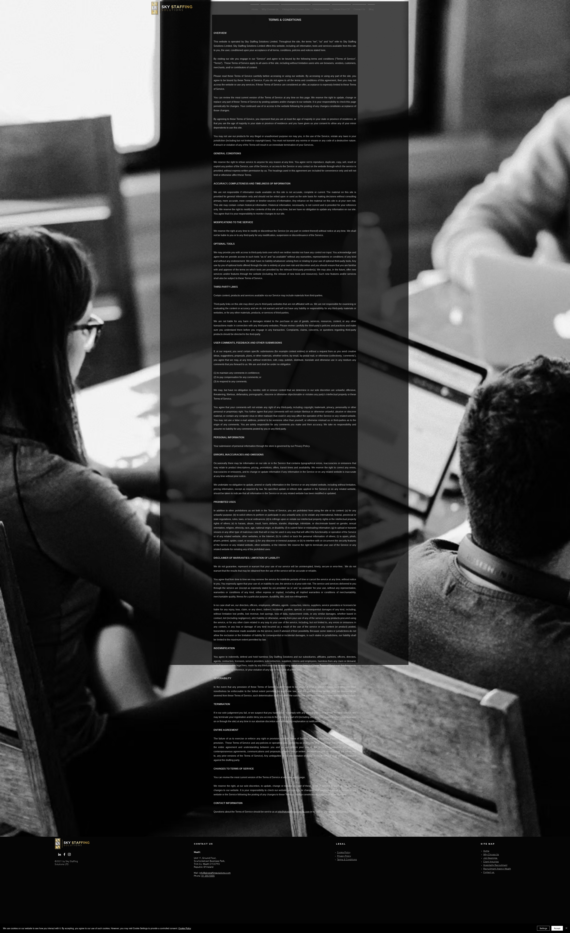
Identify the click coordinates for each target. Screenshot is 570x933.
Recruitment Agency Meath (497, 868)
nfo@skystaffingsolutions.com (215, 873)
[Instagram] (69, 854)
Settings (543, 928)
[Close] (566, 928)
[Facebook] (64, 854)
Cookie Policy (184, 928)
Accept (557, 928)
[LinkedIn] (59, 854)
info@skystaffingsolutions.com (293, 811)
